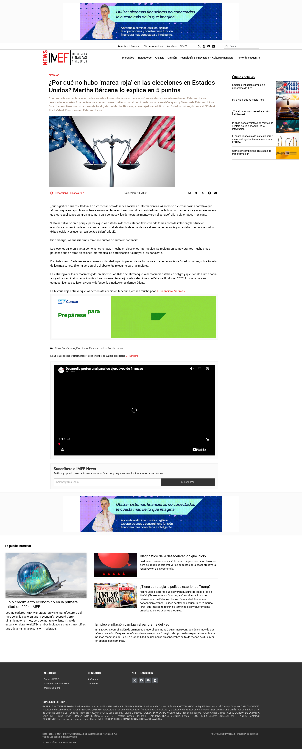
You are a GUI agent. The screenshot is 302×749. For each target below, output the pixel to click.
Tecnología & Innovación (194, 57)
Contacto (135, 46)
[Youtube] (208, 46)
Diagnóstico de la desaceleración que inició (173, 556)
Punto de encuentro (248, 57)
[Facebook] (204, 46)
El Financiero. (132, 356)
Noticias (54, 75)
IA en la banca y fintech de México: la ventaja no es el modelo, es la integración (252, 126)
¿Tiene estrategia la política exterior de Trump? (175, 587)
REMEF (183, 46)
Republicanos (115, 348)
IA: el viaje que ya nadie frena (248, 99)
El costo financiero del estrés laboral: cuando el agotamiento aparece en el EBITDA (252, 139)
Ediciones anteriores (153, 46)
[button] (189, 193)
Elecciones (82, 348)
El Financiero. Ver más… (172, 291)
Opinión (172, 57)
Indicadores (144, 57)
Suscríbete (171, 46)
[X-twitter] (199, 46)
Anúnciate (123, 46)
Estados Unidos (98, 348)
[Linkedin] (213, 46)
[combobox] (241, 46)
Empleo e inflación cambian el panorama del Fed (249, 86)
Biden (57, 348)
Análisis (159, 57)
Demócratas (68, 348)
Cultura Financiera (222, 57)
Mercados (128, 57)
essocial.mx (69, 742)
